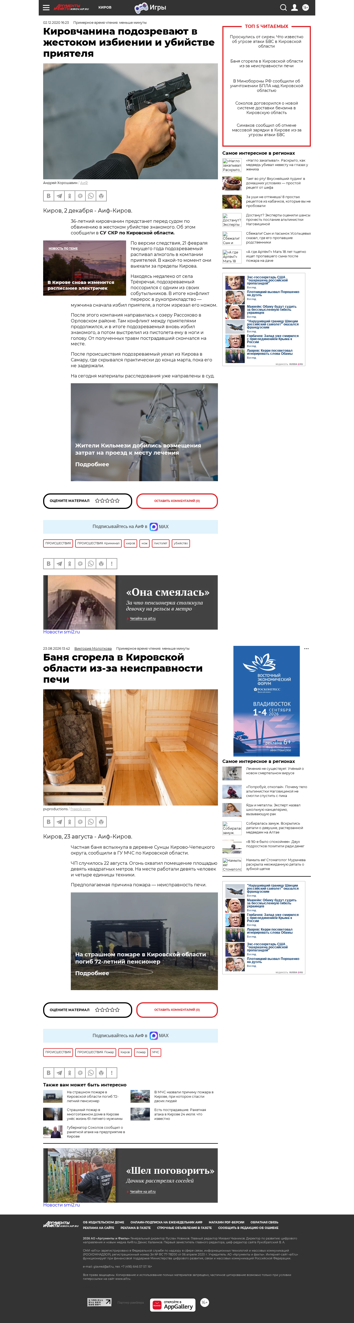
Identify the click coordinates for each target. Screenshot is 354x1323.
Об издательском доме (103, 1222)
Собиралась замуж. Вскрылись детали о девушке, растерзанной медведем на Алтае (274, 827)
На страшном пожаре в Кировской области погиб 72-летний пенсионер (140, 958)
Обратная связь (264, 1222)
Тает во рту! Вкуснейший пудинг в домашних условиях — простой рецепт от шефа (275, 183)
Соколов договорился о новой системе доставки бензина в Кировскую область (266, 108)
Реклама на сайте (98, 1228)
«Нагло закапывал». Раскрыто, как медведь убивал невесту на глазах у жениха (277, 164)
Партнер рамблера (131, 1302)
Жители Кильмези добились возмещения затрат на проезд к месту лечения (138, 449)
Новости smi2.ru (61, 632)
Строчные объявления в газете (184, 1228)
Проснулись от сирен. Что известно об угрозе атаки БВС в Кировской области (266, 42)
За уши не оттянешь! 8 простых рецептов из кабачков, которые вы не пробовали (278, 201)
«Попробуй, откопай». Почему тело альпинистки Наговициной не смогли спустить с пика (276, 791)
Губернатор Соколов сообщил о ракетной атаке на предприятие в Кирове (96, 1131)
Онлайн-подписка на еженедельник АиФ (166, 1222)
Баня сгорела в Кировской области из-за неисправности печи (266, 63)
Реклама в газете (136, 1228)
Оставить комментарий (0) (177, 501)
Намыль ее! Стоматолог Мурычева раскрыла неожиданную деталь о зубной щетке (276, 864)
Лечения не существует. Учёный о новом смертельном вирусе (275, 771)
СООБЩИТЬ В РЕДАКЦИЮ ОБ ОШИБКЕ (248, 1228)
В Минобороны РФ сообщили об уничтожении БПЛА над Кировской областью (266, 86)
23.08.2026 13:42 (56, 648)
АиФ (84, 183)
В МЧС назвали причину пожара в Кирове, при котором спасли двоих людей (184, 1096)
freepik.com (81, 809)
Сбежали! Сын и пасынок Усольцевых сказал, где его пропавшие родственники (278, 237)
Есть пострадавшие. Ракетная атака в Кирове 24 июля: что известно (180, 1114)
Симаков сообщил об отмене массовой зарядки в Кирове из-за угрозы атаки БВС (266, 130)
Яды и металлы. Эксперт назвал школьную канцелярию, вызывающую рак (273, 809)
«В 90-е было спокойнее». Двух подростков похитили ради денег (275, 844)
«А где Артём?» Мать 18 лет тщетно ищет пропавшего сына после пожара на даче (276, 256)
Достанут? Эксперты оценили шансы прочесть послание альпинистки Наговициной (278, 219)
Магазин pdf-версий (226, 1222)
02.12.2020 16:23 (56, 22)
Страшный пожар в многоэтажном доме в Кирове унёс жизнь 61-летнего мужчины (95, 1114)
